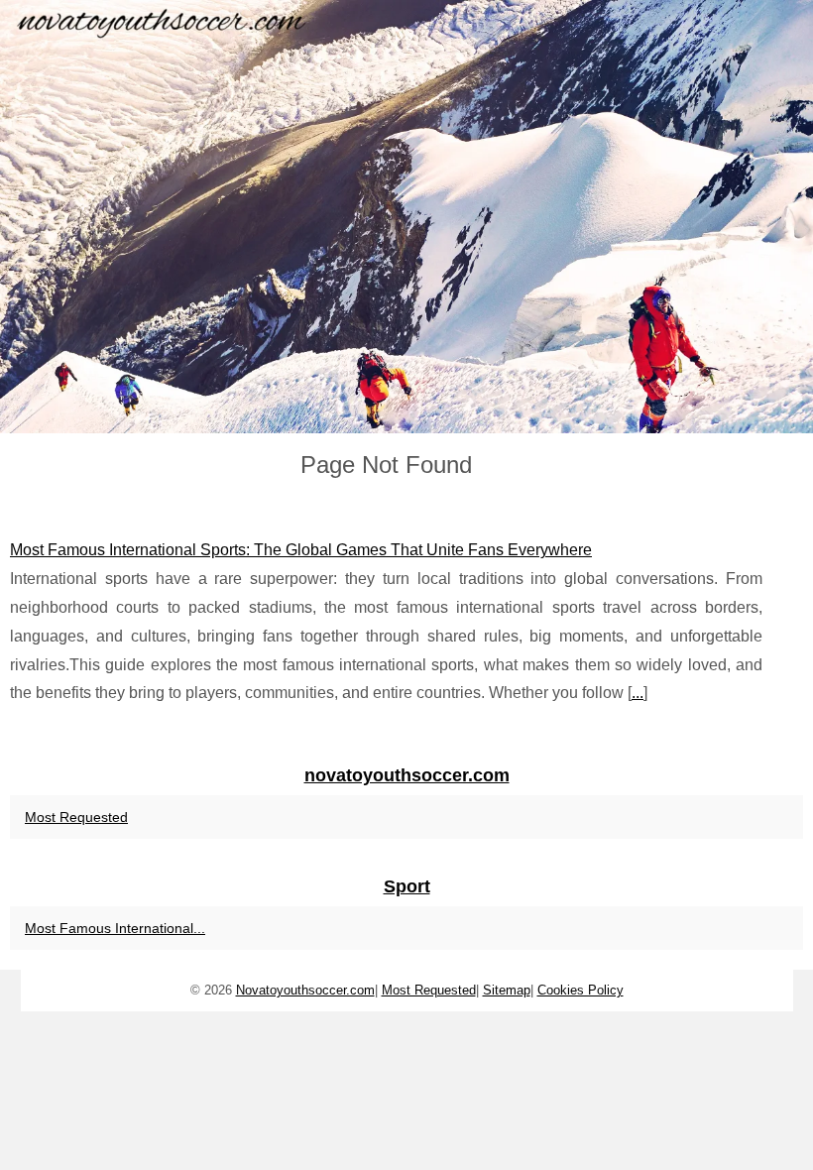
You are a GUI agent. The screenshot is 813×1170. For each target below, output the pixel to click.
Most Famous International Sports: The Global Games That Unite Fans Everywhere (301, 549)
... (637, 692)
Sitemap (506, 990)
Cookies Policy (580, 990)
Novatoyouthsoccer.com (305, 990)
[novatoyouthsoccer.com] (406, 216)
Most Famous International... (115, 928)
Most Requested (76, 817)
